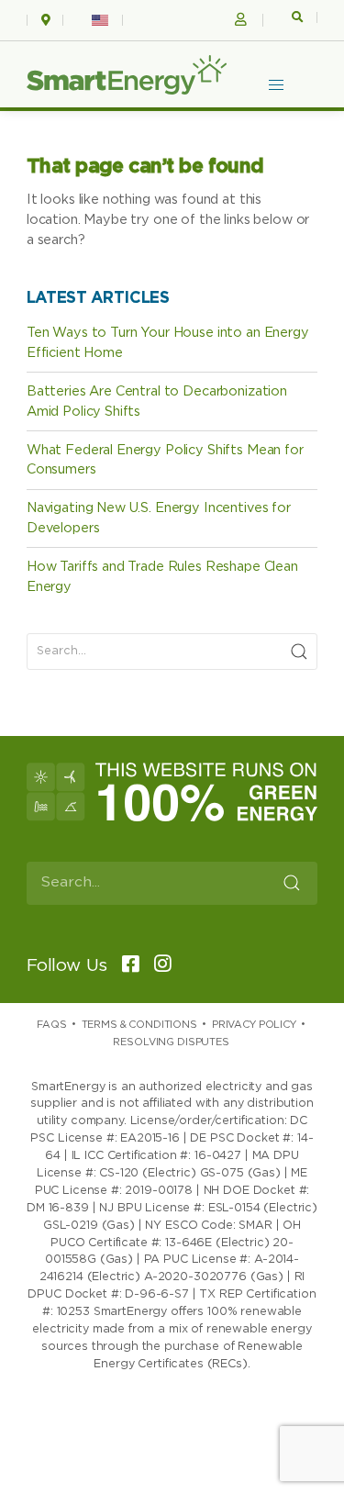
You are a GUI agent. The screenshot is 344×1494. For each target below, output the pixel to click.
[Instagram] (157, 966)
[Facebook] (125, 966)
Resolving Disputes (170, 1042)
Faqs (51, 1025)
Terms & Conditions (139, 1025)
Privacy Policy (254, 1025)
